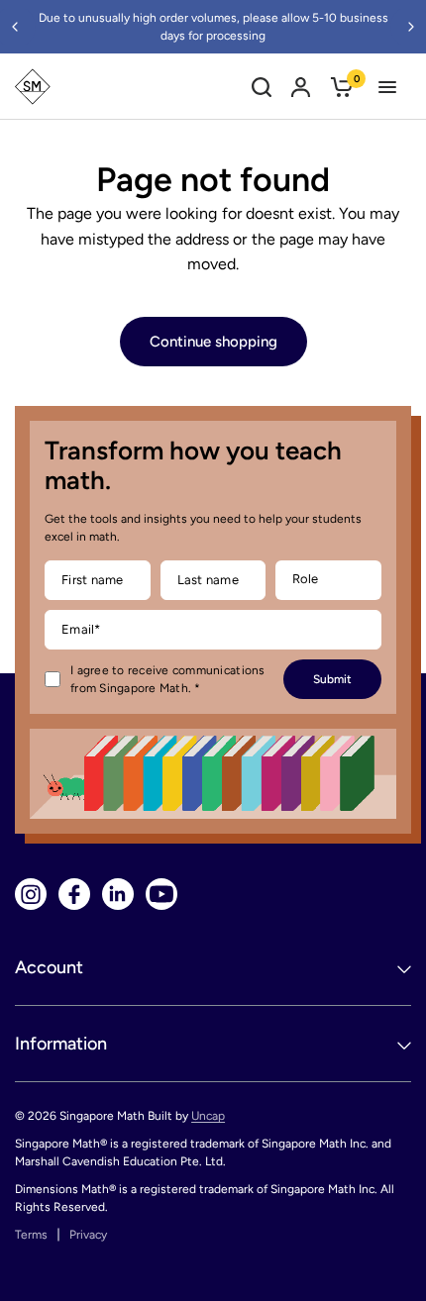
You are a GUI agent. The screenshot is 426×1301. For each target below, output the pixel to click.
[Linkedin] (118, 894)
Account (49, 967)
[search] (261, 86)
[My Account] (300, 86)
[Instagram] (31, 894)
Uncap (208, 1116)
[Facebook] (74, 894)
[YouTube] (161, 894)
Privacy (88, 1235)
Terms (31, 1235)
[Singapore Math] (33, 86)
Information (61, 1043)
